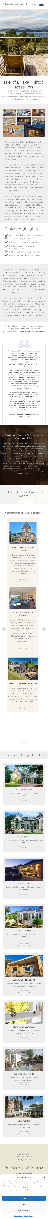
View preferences (24, 1210)
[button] (45, 1177)
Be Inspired (24, 800)
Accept (24, 1198)
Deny (24, 1204)
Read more (23, 580)
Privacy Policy (18, 1216)
